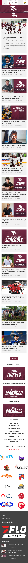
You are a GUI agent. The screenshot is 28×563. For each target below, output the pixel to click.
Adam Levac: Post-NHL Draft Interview (13, 146)
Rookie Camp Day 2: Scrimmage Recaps (13, 38)
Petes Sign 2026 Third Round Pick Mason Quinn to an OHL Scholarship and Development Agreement (13, 97)
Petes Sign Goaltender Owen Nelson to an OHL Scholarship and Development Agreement (14, 271)
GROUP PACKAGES (14, 431)
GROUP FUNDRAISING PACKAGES (14, 434)
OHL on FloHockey (6, 518)
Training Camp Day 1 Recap (14, 550)
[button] (3, 25)
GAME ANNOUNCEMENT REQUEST (14, 439)
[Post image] (3, 545)
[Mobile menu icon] (2, 15)
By (11, 40)
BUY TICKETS (14, 423)
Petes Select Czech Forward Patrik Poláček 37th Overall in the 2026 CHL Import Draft (13, 298)
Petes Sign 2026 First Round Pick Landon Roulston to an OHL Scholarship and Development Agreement (14, 194)
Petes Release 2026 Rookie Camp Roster (16, 556)
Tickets (9, 4)
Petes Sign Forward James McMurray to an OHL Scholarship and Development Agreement (14, 221)
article (4, 40)
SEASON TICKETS (14, 426)
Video (3, 147)
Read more (5, 51)
